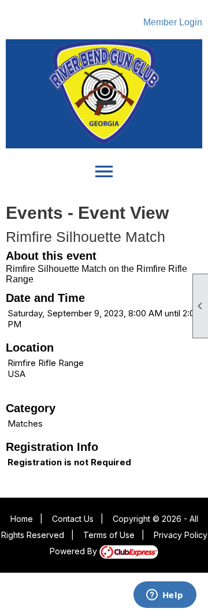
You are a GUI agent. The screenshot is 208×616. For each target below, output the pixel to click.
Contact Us (73, 519)
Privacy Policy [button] (180, 535)
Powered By (74, 551)
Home (21, 519)
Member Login (172, 22)
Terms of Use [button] (109, 535)
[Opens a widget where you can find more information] (164, 595)
